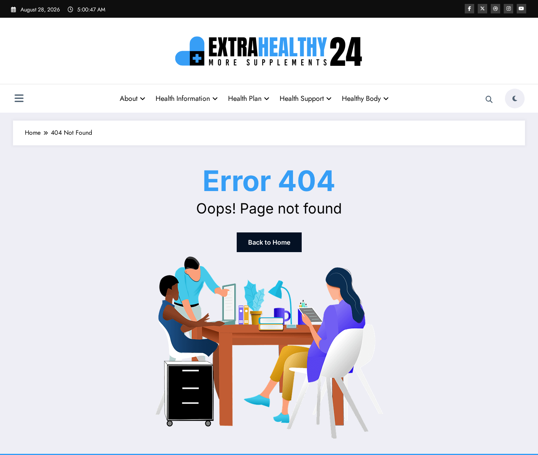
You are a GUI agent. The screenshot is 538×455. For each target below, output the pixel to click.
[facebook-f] (469, 8)
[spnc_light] (515, 98)
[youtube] (521, 8)
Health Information (183, 98)
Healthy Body (361, 98)
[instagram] (508, 8)
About (128, 98)
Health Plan (245, 98)
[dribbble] (495, 8)
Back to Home (269, 242)
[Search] (489, 100)
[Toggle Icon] (19, 99)
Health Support (302, 98)
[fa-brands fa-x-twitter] (482, 8)
